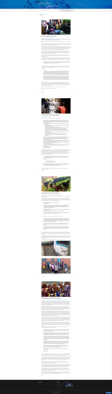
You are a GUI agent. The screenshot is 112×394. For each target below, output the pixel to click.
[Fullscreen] (72, 386)
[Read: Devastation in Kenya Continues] (56, 183)
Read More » (42, 92)
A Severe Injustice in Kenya (49, 36)
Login (53, 392)
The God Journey (48, 319)
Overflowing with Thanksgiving (50, 115)
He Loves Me (67, 144)
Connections (59, 387)
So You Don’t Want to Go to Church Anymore (61, 144)
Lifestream (43, 319)
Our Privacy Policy (57, 392)
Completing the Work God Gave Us (51, 298)
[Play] (66, 386)
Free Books (59, 386)
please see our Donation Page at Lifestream (53, 361)
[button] (69, 385)
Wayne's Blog (59, 385)
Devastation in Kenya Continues (50, 193)
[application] (70, 385)
